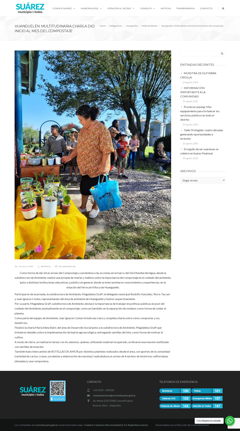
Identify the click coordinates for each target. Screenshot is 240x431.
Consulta (146, 8)
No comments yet (67, 266)
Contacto (206, 8)
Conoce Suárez (62, 8)
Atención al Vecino (119, 8)
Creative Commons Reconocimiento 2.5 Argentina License (116, 424)
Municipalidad (89, 8)
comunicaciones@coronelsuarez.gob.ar (114, 395)
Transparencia (185, 8)
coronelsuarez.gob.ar (46, 424)
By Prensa (46, 266)
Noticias (166, 8)
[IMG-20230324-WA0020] (93, 154)
